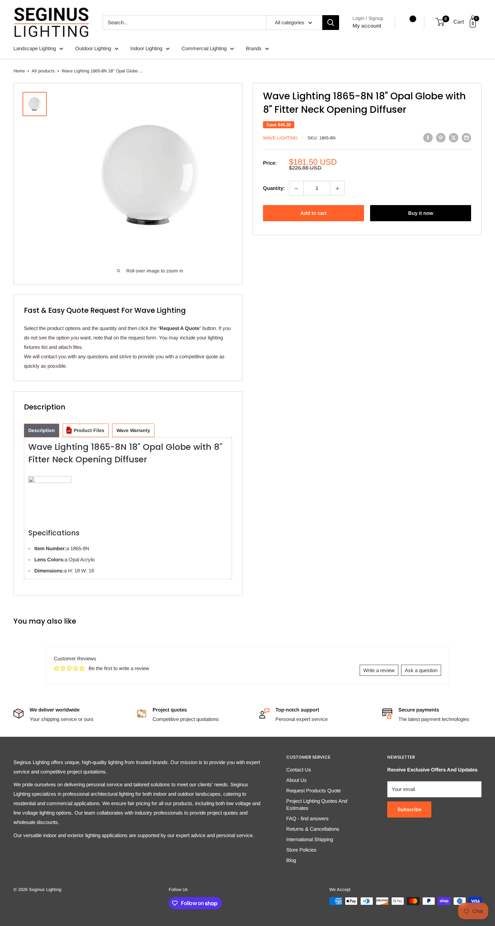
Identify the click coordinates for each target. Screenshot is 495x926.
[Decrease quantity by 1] (296, 188)
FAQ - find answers (307, 818)
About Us (296, 780)
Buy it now (420, 213)
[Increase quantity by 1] (337, 188)
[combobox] (184, 22)
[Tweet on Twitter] (453, 137)
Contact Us (298, 769)
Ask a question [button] (421, 670)
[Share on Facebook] (428, 137)
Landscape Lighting (34, 48)
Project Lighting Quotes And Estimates (316, 804)
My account (367, 26)
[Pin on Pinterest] (441, 137)
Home (19, 70)
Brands (254, 48)
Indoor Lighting (146, 48)
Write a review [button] (379, 670)
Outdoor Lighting (93, 48)
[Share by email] (466, 137)
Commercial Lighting (204, 48)
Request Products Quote (313, 790)
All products (43, 70)
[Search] (330, 22)
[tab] (41, 430)
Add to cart (313, 213)
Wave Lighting (280, 137)
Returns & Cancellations (312, 829)
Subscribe (409, 809)
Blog (291, 860)
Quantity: (274, 188)
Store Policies (301, 850)
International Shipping (309, 839)
